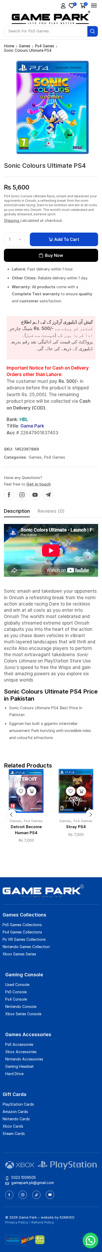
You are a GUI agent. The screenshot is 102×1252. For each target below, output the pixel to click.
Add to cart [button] (31, 791)
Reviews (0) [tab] (51, 511)
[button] (63, 5)
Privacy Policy (16, 1222)
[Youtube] (35, 494)
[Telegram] (48, 494)
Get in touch (38, 484)
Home (9, 46)
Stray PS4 (76, 826)
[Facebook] (9, 494)
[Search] (92, 31)
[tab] (17, 512)
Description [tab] (17, 511)
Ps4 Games (44, 46)
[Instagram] (22, 494)
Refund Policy (42, 1222)
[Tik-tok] (36, 1195)
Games (24, 46)
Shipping (12, 220)
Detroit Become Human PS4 (26, 829)
